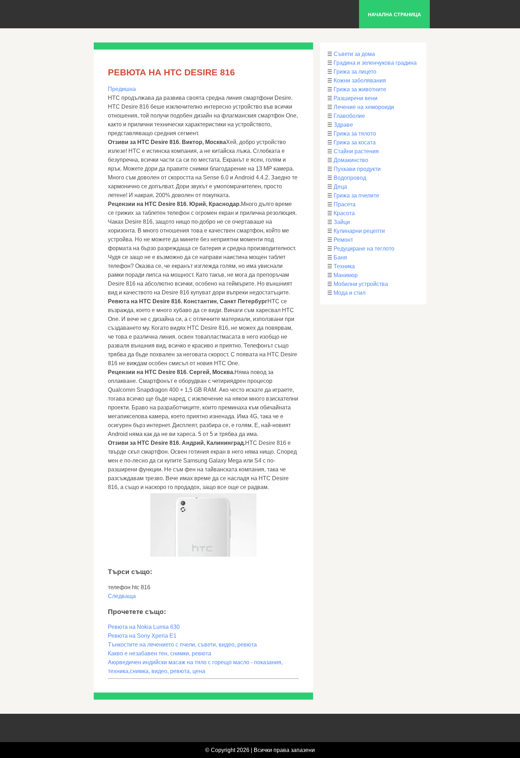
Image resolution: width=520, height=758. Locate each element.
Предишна (122, 89)
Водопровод (350, 178)
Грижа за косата (355, 142)
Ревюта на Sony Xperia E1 (142, 636)
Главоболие (349, 116)
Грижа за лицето (355, 72)
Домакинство (351, 160)
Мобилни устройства (361, 284)
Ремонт (343, 240)
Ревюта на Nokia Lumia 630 (144, 627)
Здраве (343, 125)
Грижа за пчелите (356, 196)
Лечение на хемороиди (364, 107)
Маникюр (346, 275)
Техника (344, 266)
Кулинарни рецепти (359, 231)
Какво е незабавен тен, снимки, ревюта (159, 653)
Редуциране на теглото (364, 249)
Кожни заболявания (360, 80)
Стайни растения (356, 151)
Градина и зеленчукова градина (375, 63)
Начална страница (394, 14)
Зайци (342, 222)
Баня (340, 257)
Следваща (122, 596)
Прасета (345, 204)
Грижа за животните (360, 89)
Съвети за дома (354, 54)
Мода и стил (349, 293)
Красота (344, 213)
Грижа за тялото (355, 134)
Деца (340, 187)
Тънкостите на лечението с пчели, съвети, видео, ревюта (182, 645)
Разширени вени (355, 98)
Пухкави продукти (357, 169)
